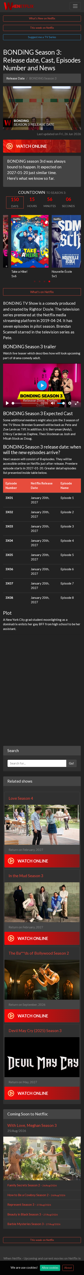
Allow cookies (50, 1267)
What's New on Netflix (42, 18)
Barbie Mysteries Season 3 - (33, 1224)
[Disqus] (42, 689)
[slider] (25, 403)
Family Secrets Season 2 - (32, 1185)
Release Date (15, 78)
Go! (71, 763)
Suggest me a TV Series (42, 37)
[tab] (34, 281)
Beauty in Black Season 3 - (32, 1214)
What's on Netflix (42, 292)
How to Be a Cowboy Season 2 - (36, 1195)
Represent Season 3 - (29, 1204)
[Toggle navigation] (75, 6)
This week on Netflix (42, 27)
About (68, 1267)
